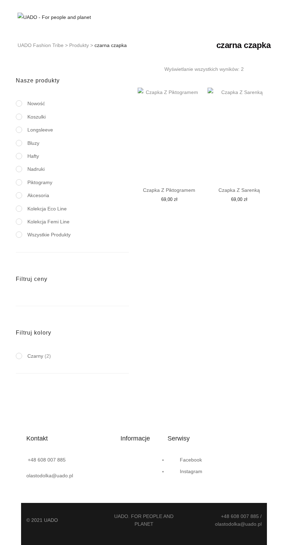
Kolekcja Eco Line (47, 208)
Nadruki (36, 169)
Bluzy (33, 143)
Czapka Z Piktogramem (169, 190)
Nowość (36, 103)
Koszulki (36, 117)
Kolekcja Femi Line (48, 221)
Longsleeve (40, 130)
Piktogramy (39, 182)
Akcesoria (38, 195)
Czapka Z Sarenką (239, 190)
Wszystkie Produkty (49, 234)
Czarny (35, 356)
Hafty (33, 156)
